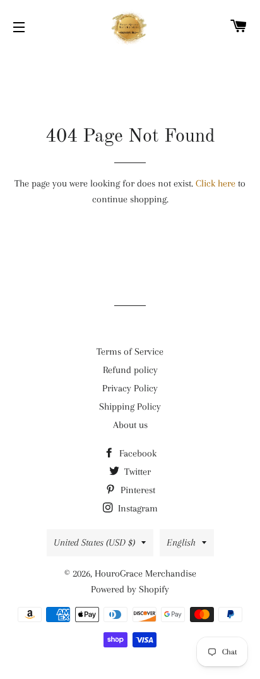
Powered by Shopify (130, 589)
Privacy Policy (130, 388)
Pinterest (136, 490)
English (181, 542)
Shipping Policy (130, 406)
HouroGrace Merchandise (145, 573)
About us (130, 425)
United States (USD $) (94, 542)
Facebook (137, 453)
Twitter (136, 471)
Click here (215, 183)
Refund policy (130, 370)
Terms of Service (130, 351)
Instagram (136, 508)
